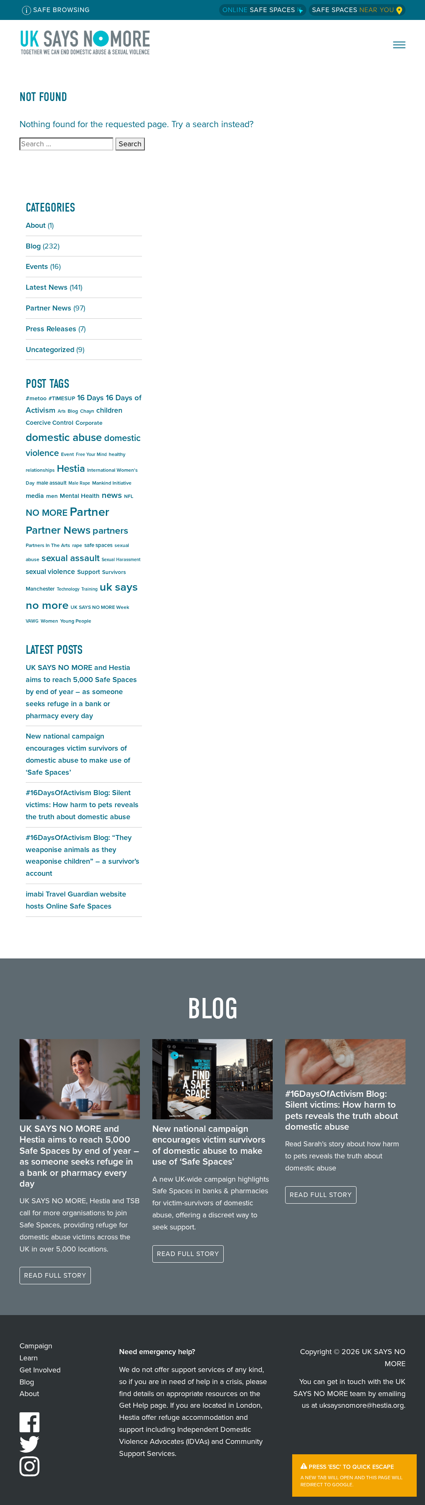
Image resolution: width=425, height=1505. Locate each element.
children (109, 410)
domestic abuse (64, 437)
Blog (33, 246)
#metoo (36, 398)
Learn (29, 1357)
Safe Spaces (259, 10)
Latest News (47, 287)
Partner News (48, 308)
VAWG (32, 621)
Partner (89, 511)
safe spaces (98, 545)
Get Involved (40, 1370)
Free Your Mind (91, 454)
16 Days (90, 397)
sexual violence (50, 571)
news (112, 495)
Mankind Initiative (112, 483)
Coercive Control (49, 422)
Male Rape (79, 483)
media (35, 495)
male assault (51, 483)
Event (67, 454)
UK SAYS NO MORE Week (100, 607)
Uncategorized (50, 349)
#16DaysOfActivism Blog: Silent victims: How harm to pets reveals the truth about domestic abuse (82, 804)
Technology (68, 589)
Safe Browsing (60, 10)
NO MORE (47, 513)
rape (77, 545)
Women (49, 621)
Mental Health (80, 495)
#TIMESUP (62, 398)
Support (88, 571)
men (52, 496)
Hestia (71, 468)
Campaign (36, 1345)
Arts (62, 411)
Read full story (55, 1275)
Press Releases (51, 328)
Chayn (87, 411)
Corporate (89, 423)
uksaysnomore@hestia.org (361, 1405)
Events (37, 266)
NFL (128, 496)
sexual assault (71, 558)
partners (110, 530)
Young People (75, 621)
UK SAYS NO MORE (93, 42)
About (36, 225)
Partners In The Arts (48, 545)
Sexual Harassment (121, 559)
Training (89, 589)
